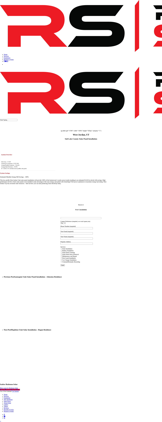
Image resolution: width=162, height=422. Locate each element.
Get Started (15, 391)
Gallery (6, 404)
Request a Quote (9, 411)
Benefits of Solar (9, 409)
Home (5, 394)
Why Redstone (8, 399)
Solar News (7, 401)
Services (6, 396)
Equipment (7, 398)
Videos (6, 406)
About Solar (7, 403)
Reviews (6, 408)
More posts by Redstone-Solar (9, 388)
